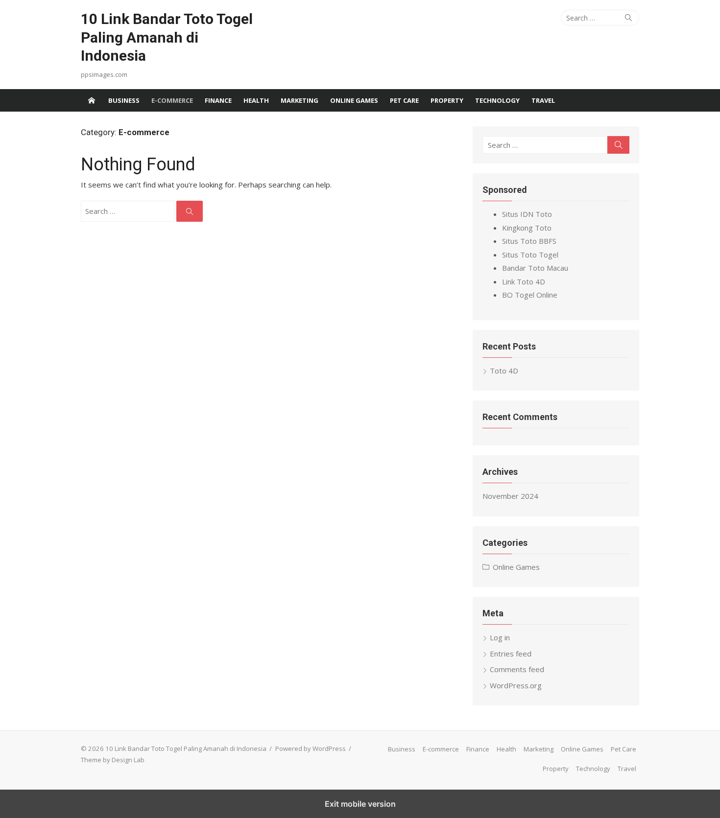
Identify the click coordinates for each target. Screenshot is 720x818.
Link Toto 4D (523, 281)
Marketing (299, 100)
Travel (543, 100)
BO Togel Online (529, 295)
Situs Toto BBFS (529, 241)
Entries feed (510, 653)
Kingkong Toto (527, 228)
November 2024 (510, 496)
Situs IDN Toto (527, 214)
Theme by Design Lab (112, 759)
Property (447, 100)
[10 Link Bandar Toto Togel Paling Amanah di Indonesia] (91, 100)
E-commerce (172, 100)
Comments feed (517, 669)
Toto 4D (504, 370)
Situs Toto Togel (530, 254)
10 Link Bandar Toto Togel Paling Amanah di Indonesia (167, 37)
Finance (218, 100)
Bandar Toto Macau (535, 268)
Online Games (354, 100)
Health (256, 100)
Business (124, 100)
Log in (500, 637)
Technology (497, 100)
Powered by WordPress (310, 748)
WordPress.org (516, 685)
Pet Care (404, 100)
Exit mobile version (360, 804)
